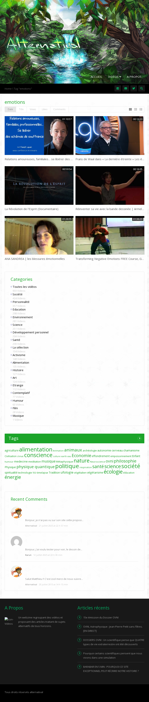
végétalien (80, 472)
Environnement (23, 317)
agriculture (12, 450)
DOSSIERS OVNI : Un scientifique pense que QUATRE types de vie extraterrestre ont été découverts (113, 642)
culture (57, 456)
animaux (73, 450)
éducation (128, 472)
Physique (10, 467)
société (130, 466)
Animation (58, 450)
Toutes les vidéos (25, 287)
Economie (81, 455)
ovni (109, 461)
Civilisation (10, 456)
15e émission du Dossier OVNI (101, 617)
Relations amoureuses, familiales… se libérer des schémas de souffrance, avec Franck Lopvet (67, 159)
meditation (34, 461)
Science (18, 325)
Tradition (54, 472)
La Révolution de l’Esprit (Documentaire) (31, 209)
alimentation (35, 449)
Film (15, 408)
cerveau (117, 450)
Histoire (18, 370)
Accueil (96, 77)
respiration (86, 467)
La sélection (21, 347)
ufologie (67, 472)
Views (33, 109)
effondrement (101, 456)
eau (69, 456)
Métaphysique (64, 461)
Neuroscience (97, 461)
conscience (38, 455)
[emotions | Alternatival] (43, 43)
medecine (21, 461)
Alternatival (31, 525)
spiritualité (11, 472)
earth (64, 456)
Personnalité (21, 302)
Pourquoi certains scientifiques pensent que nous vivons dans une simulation (112, 655)
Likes (44, 109)
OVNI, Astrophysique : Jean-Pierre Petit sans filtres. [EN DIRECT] (113, 629)
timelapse (42, 472)
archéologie (90, 450)
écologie (113, 471)
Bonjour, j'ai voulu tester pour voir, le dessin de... (53, 549)
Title (21, 109)
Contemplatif (21, 393)
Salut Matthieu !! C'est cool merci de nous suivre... (54, 579)
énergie (13, 477)
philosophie (125, 461)
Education (19, 309)
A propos (134, 77)
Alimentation (21, 362)
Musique (18, 416)
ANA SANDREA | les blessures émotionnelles (35, 259)
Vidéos (113, 77)
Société (18, 294)
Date (10, 109)
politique (67, 466)
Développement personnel (31, 332)
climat (20, 456)
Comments (59, 109)
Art (15, 378)
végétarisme (95, 472)
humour (9, 461)
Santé (16, 340)
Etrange (18, 385)
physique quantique (35, 466)
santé (98, 466)
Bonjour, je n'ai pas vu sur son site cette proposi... (54, 520)
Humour (18, 400)
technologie (25, 472)
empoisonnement (120, 456)
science (112, 466)
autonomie (104, 450)
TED (34, 472)
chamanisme (131, 450)
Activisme (19, 355)
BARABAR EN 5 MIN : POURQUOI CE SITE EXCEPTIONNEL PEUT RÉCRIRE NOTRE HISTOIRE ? (111, 669)
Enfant (136, 456)
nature (81, 460)
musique (48, 461)
